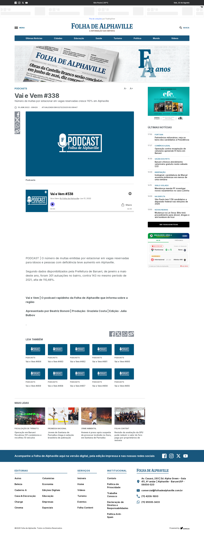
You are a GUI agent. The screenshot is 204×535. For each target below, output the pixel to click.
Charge (19, 501)
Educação (79, 38)
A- (125, 88)
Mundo (156, 38)
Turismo (118, 38)
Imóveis (81, 478)
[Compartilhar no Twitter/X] (17, 120)
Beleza (18, 484)
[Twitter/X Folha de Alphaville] (23, 3)
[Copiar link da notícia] (17, 131)
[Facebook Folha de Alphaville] (16, 3)
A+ (131, 88)
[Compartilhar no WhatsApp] (17, 125)
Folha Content (85, 507)
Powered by (175, 528)
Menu (22, 28)
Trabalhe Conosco (112, 495)
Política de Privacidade (113, 486)
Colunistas (48, 478)
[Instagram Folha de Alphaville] (19, 3)
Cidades (58, 38)
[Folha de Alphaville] (102, 27)
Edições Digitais (51, 490)
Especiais (47, 507)
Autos (18, 478)
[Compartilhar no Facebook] (17, 114)
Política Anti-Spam (114, 515)
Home (80, 484)
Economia (47, 484)
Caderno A (21, 490)
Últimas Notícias (34, 38)
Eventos (81, 501)
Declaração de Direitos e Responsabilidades (117, 505)
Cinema (19, 507)
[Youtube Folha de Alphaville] (26, 3)
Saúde (99, 38)
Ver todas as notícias (168, 224)
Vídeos (174, 38)
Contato (111, 478)
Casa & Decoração (25, 496)
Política (137, 38)
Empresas (47, 501)
